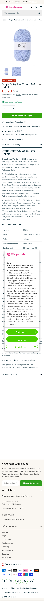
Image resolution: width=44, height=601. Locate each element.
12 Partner (11, 296)
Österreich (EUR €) (12, 565)
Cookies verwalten (31, 592)
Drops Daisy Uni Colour (17, 20)
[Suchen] (39, 13)
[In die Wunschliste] (40, 85)
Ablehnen (22, 340)
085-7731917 (9, 515)
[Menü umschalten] (3, 7)
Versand (18, 94)
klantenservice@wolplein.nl (14, 519)
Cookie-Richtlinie (13, 306)
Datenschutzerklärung (21, 304)
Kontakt (5, 588)
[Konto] (36, 7)
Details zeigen (21, 347)
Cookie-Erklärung (26, 322)
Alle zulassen (21, 332)
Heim (4, 20)
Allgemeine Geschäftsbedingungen (24, 588)
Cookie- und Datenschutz (12, 592)
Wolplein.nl (12, 597)
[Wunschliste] (32, 7)
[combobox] (22, 13)
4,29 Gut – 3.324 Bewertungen (26, 2)
